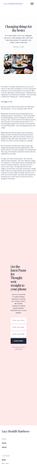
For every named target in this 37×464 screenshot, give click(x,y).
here (5, 101)
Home (4, 443)
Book (4, 460)
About (4, 447)
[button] (32, 4)
